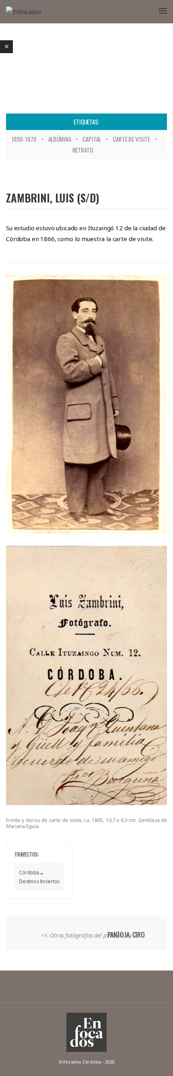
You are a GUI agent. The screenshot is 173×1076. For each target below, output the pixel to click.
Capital (91, 138)
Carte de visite (131, 138)
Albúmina (59, 138)
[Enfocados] (23, 11)
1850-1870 (24, 138)
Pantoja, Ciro (126, 934)
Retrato (82, 149)
